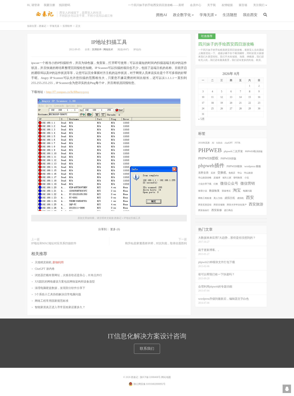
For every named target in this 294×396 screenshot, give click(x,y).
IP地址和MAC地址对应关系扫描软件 (53, 243)
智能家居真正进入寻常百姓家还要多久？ (60, 307)
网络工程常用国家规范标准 (51, 300)
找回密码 (64, 5)
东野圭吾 (203, 172)
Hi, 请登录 (33, 5)
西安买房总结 (204, 205)
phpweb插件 (211, 165)
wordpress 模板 (252, 166)
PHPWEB (210, 150)
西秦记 (41, 14)
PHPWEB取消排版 (254, 151)
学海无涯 (207, 15)
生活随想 (230, 15)
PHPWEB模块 (234, 166)
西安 (250, 197)
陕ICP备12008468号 (150, 377)
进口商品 (228, 210)
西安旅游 (256, 204)
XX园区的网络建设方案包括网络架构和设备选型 (65, 281)
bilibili (219, 143)
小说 (246, 178)
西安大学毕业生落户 (237, 205)
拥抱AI (161, 15)
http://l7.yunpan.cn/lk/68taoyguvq (67, 91)
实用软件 (67, 26)
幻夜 (216, 184)
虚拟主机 (230, 197)
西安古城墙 (219, 205)
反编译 (217, 178)
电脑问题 (247, 191)
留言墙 (243, 5)
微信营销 (247, 183)
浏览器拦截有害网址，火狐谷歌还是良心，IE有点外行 (68, 275)
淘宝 (237, 190)
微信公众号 (229, 183)
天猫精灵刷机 (49, 262)
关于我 (211, 5)
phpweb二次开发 (233, 151)
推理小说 (202, 191)
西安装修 (216, 210)
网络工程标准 (204, 198)
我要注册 (49, 5)
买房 (213, 173)
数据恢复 (214, 190)
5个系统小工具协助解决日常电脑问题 (58, 294)
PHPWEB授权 (208, 158)
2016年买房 (204, 143)
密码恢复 (237, 178)
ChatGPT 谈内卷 (45, 268)
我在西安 (250, 15)
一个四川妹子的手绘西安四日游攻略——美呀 (156, 5)
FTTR (237, 143)
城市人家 (226, 178)
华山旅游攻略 (204, 178)
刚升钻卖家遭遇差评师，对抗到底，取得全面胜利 (156, 243)
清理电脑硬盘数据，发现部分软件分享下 (60, 287)
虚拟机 (240, 198)
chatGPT (229, 143)
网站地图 (166, 377)
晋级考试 (226, 191)
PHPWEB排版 (228, 158)
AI (213, 143)
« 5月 (201, 119)
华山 (239, 173)
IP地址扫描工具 (109, 42)
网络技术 (108, 49)
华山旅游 (248, 173)
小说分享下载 (204, 184)
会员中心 (195, 5)
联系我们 (147, 349)
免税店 (232, 173)
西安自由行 (203, 210)
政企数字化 (182, 15)
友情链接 (227, 5)
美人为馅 (218, 198)
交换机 (221, 172)
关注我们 (258, 5)
